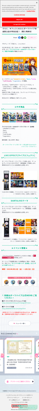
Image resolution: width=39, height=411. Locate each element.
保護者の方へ (26, 400)
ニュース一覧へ (21, 323)
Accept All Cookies (19, 24)
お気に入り (33, 37)
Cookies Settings (19, 15)
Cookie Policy (31, 11)
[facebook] (19, 37)
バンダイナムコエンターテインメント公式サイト (19, 395)
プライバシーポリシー (13, 397)
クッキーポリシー (27, 397)
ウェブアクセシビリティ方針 (20, 402)
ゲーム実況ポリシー (14, 400)
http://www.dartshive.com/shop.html (14, 308)
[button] (2, 355)
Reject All (19, 19)
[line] (25, 37)
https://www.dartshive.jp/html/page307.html (16, 303)
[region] (19, 13)
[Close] (37, 3)
